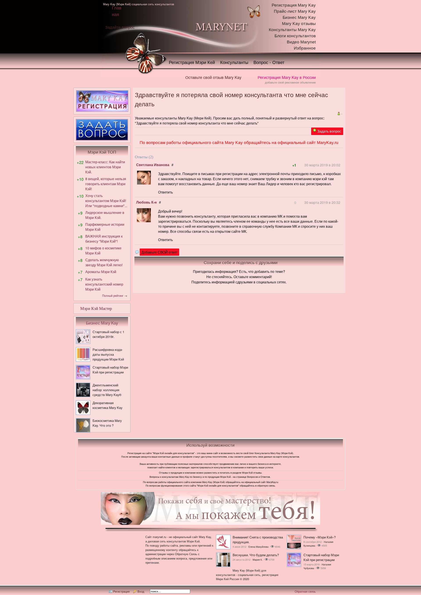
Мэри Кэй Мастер (96, 308)
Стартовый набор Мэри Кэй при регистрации (110, 369)
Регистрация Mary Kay (294, 5)
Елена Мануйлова (258, 546)
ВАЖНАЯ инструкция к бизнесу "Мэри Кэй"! (104, 239)
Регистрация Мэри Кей (192, 62)
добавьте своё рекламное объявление (290, 82)
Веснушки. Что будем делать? (256, 554)
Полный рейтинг (112, 295)
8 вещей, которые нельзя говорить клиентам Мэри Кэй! (105, 183)
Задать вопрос (329, 131)
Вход (140, 591)
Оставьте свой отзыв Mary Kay (213, 77)
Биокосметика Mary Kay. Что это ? (107, 423)
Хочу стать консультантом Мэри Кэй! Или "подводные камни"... (106, 200)
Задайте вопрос (120, 27)
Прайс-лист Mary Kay (295, 11)
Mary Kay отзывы (299, 23)
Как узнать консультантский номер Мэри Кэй (104, 284)
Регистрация (121, 591)
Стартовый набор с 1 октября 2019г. (108, 334)
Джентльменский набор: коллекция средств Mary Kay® (107, 390)
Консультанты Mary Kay (292, 29)
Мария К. (257, 559)
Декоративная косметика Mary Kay (107, 405)
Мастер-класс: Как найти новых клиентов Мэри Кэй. (105, 166)
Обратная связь (305, 591)
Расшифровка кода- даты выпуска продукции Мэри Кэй (108, 354)
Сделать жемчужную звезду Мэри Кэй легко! (104, 262)
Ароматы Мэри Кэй (100, 271)
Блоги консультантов (295, 36)
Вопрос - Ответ (268, 62)
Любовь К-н (146, 202)
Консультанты (234, 62)
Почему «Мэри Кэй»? (319, 537)
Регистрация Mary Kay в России (287, 77)
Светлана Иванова (152, 164)
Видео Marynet (301, 42)
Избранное (305, 48)
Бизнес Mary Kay (299, 17)
